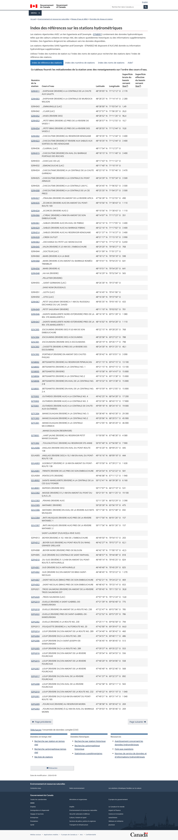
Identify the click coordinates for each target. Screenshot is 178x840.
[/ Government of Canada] (48, 6)
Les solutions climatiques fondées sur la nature (125, 788)
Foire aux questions (124, 749)
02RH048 (35, 273)
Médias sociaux (35, 835)
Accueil (33, 19)
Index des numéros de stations (80, 62)
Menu (36, 12)
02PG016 (35, 653)
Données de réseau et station (101, 19)
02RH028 (35, 237)
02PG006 (35, 640)
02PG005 (35, 648)
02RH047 (35, 321)
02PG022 (35, 614)
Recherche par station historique (90, 741)
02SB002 (35, 362)
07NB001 (97, 34)
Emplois (33, 807)
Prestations (34, 821)
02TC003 (35, 418)
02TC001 (35, 422)
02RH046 (35, 314)
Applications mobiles (51, 835)
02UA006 (35, 447)
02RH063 (35, 242)
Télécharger (36, 729)
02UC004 (35, 517)
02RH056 (35, 268)
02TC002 (35, 443)
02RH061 (35, 223)
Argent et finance (115, 810)
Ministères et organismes (78, 799)
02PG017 (35, 676)
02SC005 (35, 329)
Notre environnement (76, 788)
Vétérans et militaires (116, 821)
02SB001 (35, 388)
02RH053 (35, 120)
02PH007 (35, 579)
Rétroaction (55, 768)
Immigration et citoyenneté (39, 810)
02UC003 (35, 500)
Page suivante (136, 721)
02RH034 (35, 210)
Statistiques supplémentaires (88, 753)
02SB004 (35, 376)
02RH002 (35, 136)
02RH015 (35, 153)
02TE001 (35, 405)
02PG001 (35, 696)
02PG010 (35, 691)
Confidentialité (91, 835)
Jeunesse (112, 825)
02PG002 (35, 621)
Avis (81, 835)
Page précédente (43, 721)
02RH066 (35, 215)
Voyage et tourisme (37, 814)
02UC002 (35, 492)
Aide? (130, 62)
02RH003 (35, 98)
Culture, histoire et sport (77, 818)
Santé (32, 825)
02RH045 (35, 246)
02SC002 (35, 354)
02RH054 (35, 128)
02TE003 (35, 401)
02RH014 (35, 232)
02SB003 (35, 366)
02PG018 (35, 609)
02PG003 (35, 708)
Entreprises (34, 818)
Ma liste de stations (43, 756)
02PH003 (35, 584)
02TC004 (35, 413)
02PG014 (35, 631)
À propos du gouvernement (118, 799)
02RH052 (35, 115)
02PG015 (35, 660)
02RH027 (35, 198)
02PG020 (35, 597)
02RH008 (35, 190)
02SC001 (35, 341)
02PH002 (35, 572)
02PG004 (35, 636)
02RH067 (35, 301)
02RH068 (35, 260)
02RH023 (35, 140)
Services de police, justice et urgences (82, 821)
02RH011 (35, 91)
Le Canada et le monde (116, 807)
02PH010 (35, 559)
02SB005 (35, 371)
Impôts (71, 807)
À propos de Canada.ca (69, 835)
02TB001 (35, 435)
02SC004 (35, 337)
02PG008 (35, 684)
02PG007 (35, 668)
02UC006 (35, 510)
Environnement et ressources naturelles (53, 19)
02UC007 (35, 525)
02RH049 (35, 309)
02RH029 (35, 227)
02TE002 (35, 396)
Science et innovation (116, 814)
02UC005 (35, 505)
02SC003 (35, 346)
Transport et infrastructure (78, 825)
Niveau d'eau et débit (79, 19)
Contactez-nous (35, 788)
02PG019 (35, 601)
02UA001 (35, 470)
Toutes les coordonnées (38, 799)
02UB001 (35, 488)
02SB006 (35, 381)
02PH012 (35, 542)
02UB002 (35, 480)
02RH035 (35, 202)
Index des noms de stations (111, 62)
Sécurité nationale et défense (79, 814)
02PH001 (35, 567)
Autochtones (113, 818)
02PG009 (35, 704)
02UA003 (35, 463)
